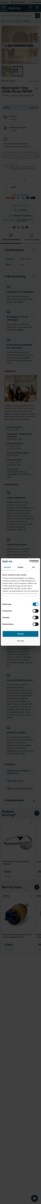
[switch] (36, 611)
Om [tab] (33, 567)
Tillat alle (20, 634)
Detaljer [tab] (20, 567)
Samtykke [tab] (7, 567)
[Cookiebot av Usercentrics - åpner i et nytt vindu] (29, 561)
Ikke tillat (20, 641)
